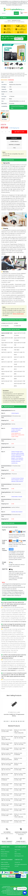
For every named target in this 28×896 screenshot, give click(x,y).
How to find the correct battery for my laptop (13, 621)
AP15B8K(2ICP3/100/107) (7, 323)
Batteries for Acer (16, 20)
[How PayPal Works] (20, 876)
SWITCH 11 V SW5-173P (6, 362)
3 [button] (7, 721)
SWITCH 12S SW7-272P (19, 381)
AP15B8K (16, 323)
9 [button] (18, 721)
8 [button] (16, 721)
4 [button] (9, 721)
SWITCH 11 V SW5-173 (6, 352)
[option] (14, 52)
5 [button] (11, 721)
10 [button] (20, 721)
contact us (4, 301)
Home (9, 20)
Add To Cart (20, 132)
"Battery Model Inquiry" (18, 313)
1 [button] (4, 721)
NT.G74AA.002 (4, 325)
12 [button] (23, 721)
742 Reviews (11, 79)
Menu (4, 18)
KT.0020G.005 (17, 325)
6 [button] (13, 721)
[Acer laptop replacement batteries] (14, 9)
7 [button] (14, 721)
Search (16, 13)
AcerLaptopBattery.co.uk (15, 886)
